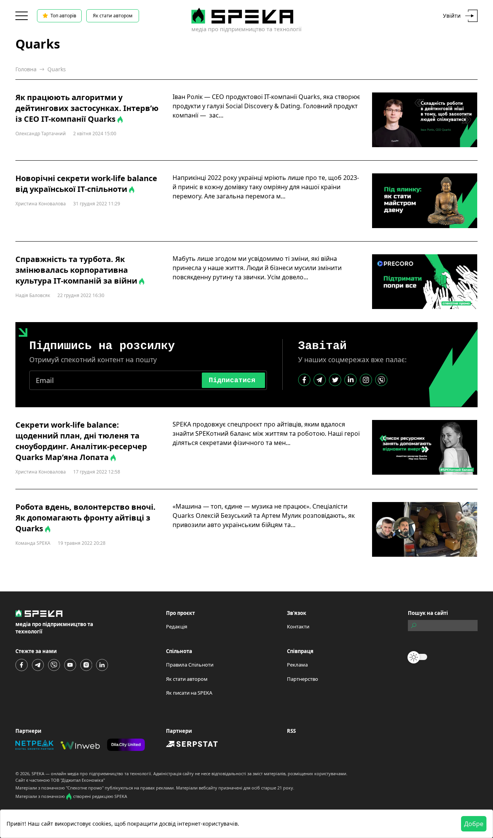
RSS (291, 730)
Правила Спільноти (189, 664)
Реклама (297, 664)
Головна (26, 69)
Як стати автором (112, 15)
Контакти (298, 626)
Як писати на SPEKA (189, 692)
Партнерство (302, 678)
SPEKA (38, 773)
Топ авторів (63, 15)
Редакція (176, 626)
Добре (473, 824)
